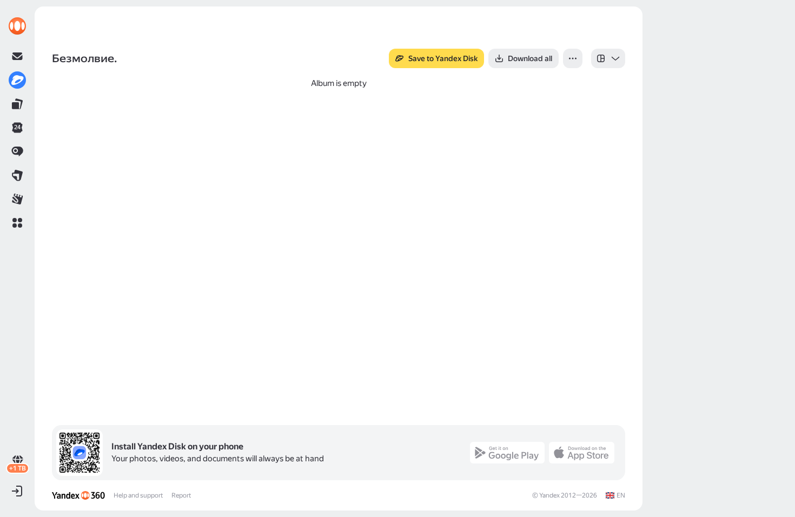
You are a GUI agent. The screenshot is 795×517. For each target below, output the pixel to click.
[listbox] (608, 58)
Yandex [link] (549, 495)
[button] (17, 222)
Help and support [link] (138, 495)
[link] (17, 26)
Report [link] (181, 495)
